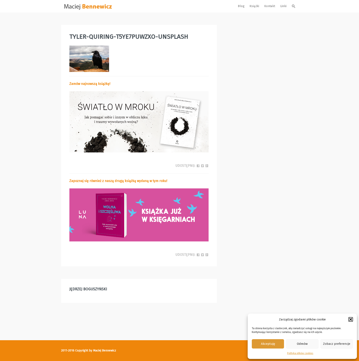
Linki (283, 6)
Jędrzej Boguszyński (88, 289)
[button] (351, 319)
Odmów (302, 344)
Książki (254, 6)
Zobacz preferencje (336, 344)
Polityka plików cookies (300, 353)
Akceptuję (268, 344)
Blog (241, 6)
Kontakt (269, 6)
